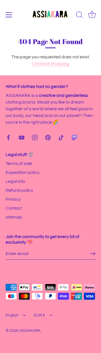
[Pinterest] (48, 137)
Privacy (13, 199)
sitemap (14, 217)
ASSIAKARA (29, 331)
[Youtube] (21, 137)
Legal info (15, 181)
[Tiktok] (61, 137)
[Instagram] (35, 137)
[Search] (79, 15)
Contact (14, 208)
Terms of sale (19, 163)
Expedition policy (23, 172)
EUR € (39, 315)
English (12, 315)
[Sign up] (92, 253)
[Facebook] (8, 137)
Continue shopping (51, 63)
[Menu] (9, 15)
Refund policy (19, 190)
